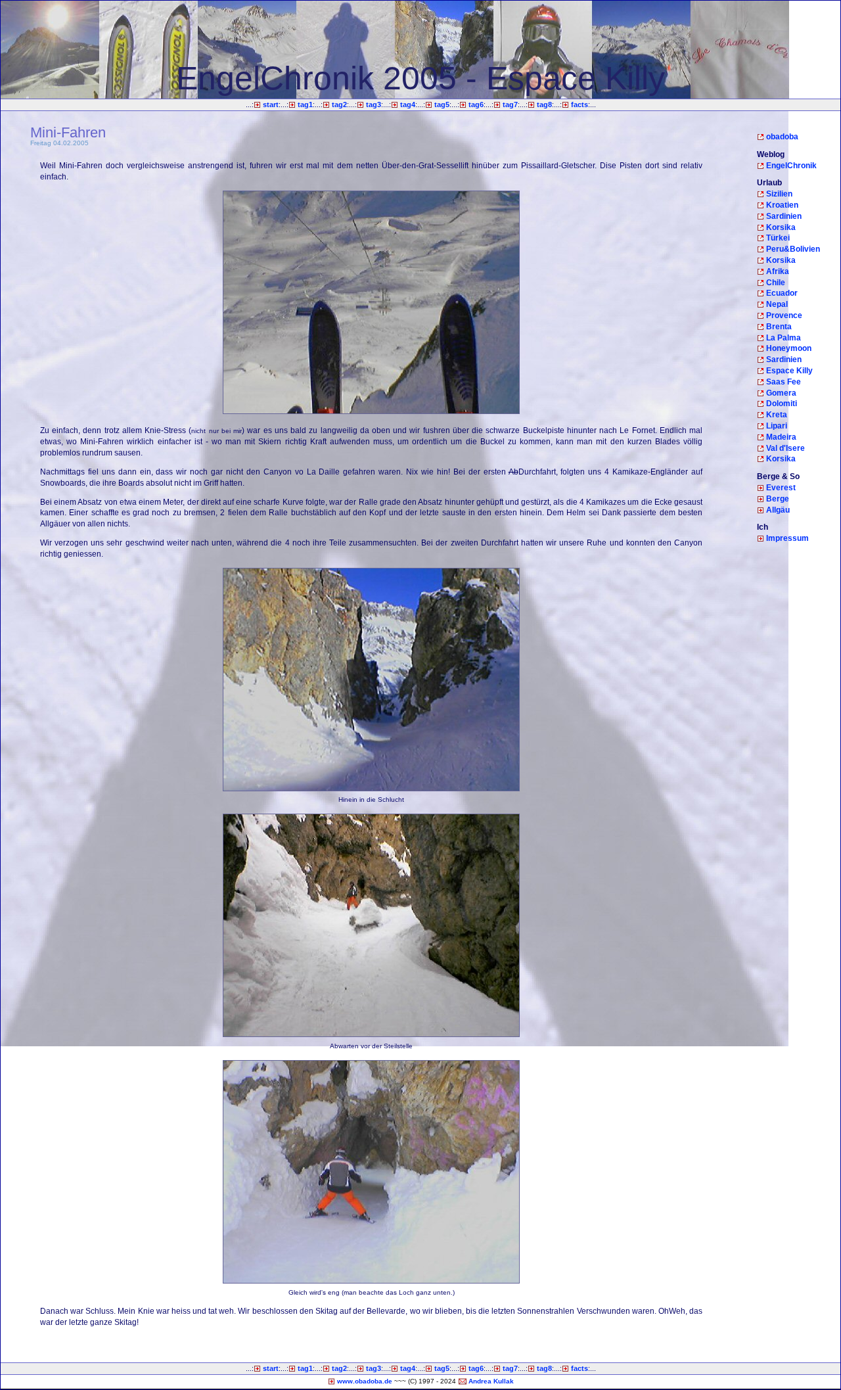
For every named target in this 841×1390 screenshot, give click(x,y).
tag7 (510, 104)
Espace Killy (789, 370)
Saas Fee (783, 381)
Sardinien (784, 216)
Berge (777, 498)
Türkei (778, 238)
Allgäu (778, 510)
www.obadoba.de (364, 1381)
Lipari (776, 425)
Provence (784, 315)
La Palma (783, 337)
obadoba (782, 136)
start (271, 104)
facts (579, 104)
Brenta (779, 326)
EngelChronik (791, 165)
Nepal (777, 304)
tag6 (476, 104)
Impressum (787, 538)
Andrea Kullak (491, 1381)
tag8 (544, 104)
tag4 (407, 104)
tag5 (441, 104)
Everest (781, 487)
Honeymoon (788, 348)
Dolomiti (781, 403)
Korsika (781, 227)
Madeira (781, 437)
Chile (775, 282)
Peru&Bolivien (793, 249)
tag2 (339, 104)
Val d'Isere (785, 448)
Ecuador (782, 293)
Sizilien (779, 193)
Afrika (777, 271)
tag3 (373, 104)
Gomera (781, 393)
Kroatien (782, 205)
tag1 (305, 104)
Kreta (776, 414)
